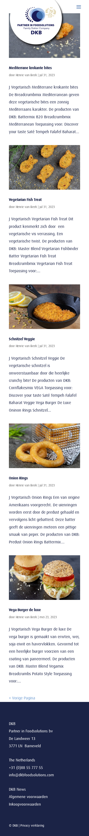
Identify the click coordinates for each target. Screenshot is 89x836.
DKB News (17, 789)
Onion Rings (18, 478)
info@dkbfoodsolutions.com (31, 775)
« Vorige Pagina (22, 698)
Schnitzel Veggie (22, 339)
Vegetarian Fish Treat (25, 200)
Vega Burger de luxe (25, 610)
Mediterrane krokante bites (30, 68)
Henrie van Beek (26, 75)
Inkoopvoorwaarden (25, 804)
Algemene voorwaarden (28, 797)
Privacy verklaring (32, 825)
